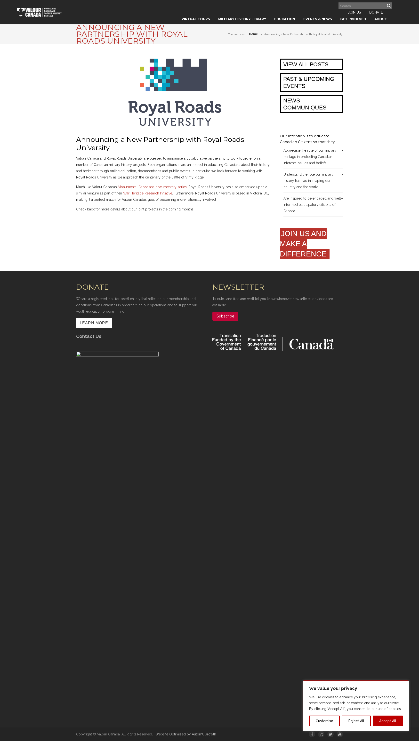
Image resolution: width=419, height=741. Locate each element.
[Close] (404, 684)
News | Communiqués (304, 104)
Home (253, 34)
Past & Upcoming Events (308, 82)
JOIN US (354, 12)
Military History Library (242, 19)
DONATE (376, 12)
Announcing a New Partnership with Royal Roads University (303, 34)
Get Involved (353, 19)
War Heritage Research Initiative (147, 193)
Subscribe (225, 316)
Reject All (356, 721)
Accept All (387, 721)
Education (284, 19)
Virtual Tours (196, 19)
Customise (324, 721)
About (380, 19)
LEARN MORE (94, 323)
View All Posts (305, 64)
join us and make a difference (304, 244)
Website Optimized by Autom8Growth (185, 734)
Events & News (317, 19)
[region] (356, 705)
